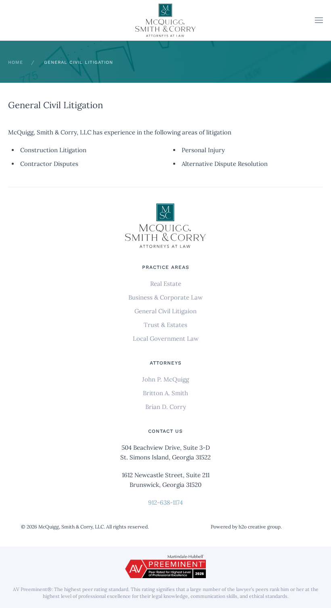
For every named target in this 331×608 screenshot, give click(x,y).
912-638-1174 (165, 502)
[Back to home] (165, 20)
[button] (319, 20)
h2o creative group (260, 527)
